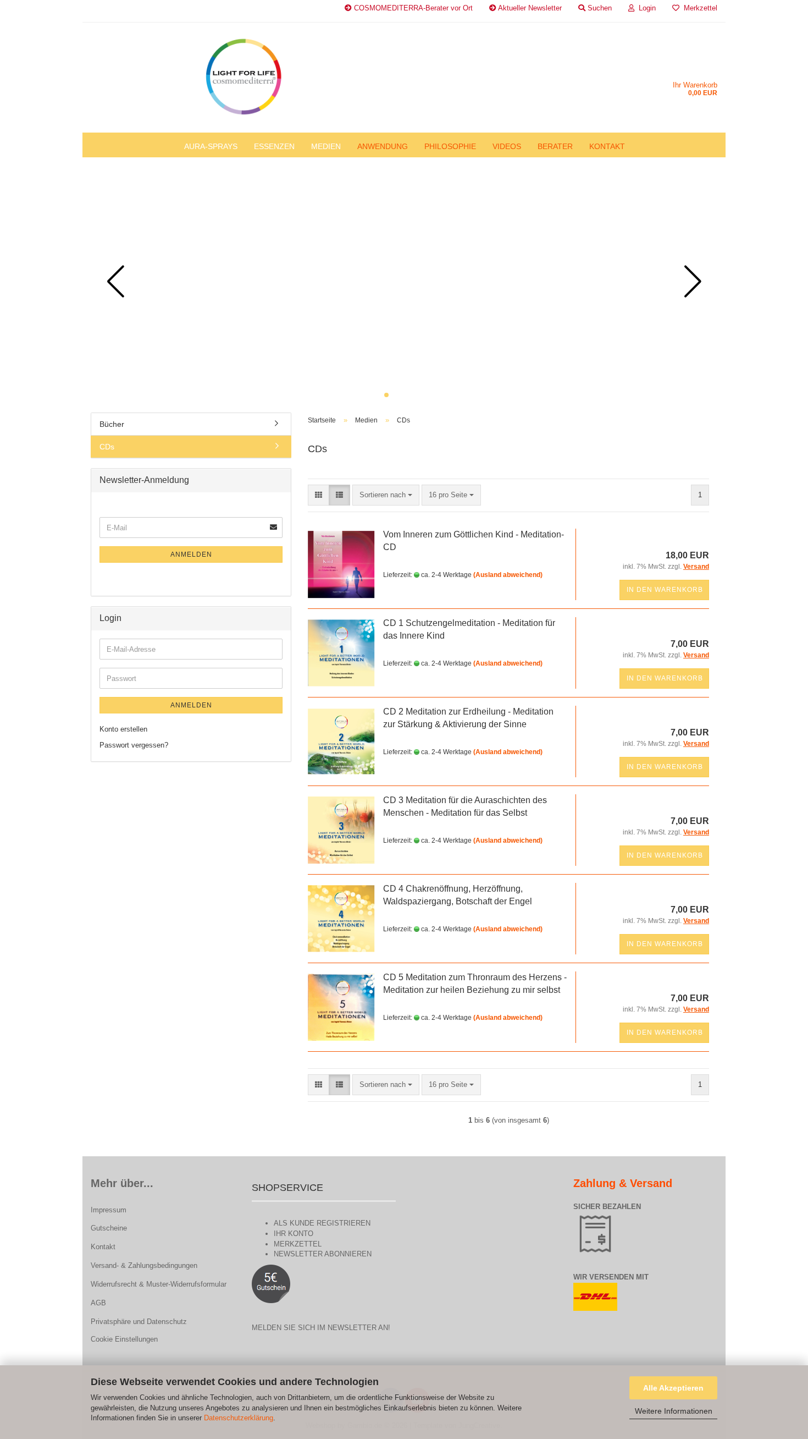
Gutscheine (109, 1228)
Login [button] (645, 8)
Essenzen (274, 146)
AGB (98, 1303)
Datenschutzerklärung (238, 1418)
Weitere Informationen (673, 1411)
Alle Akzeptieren (673, 1387)
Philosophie (450, 146)
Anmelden (191, 554)
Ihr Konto (293, 1233)
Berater (555, 146)
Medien (326, 146)
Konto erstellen (123, 729)
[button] (386, 395)
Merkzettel (698, 8)
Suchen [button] (598, 8)
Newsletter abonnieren (323, 1254)
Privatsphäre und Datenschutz (139, 1321)
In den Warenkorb (665, 590)
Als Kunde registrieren (322, 1223)
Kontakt (607, 146)
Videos (506, 146)
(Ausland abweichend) (508, 575)
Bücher (111, 424)
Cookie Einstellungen (124, 1339)
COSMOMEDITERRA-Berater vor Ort (412, 8)
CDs (106, 446)
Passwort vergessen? (133, 745)
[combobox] (385, 495)
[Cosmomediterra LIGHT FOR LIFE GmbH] (243, 78)
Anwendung (382, 146)
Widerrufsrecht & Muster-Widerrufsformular (158, 1284)
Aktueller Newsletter (529, 8)
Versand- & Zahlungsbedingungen (144, 1265)
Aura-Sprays (210, 146)
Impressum (108, 1210)
